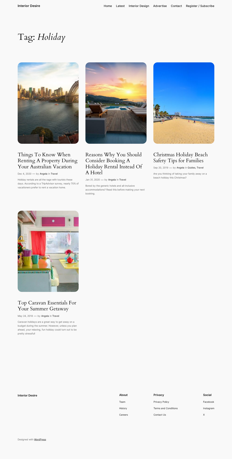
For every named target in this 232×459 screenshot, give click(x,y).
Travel (54, 173)
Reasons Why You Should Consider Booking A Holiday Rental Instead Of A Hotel (113, 164)
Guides (191, 167)
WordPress (40, 439)
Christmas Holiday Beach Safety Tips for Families (180, 158)
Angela (43, 173)
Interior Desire (29, 6)
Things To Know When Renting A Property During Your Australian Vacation (47, 161)
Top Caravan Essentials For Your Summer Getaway (47, 306)
